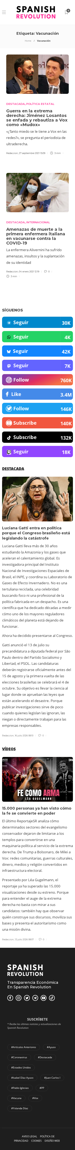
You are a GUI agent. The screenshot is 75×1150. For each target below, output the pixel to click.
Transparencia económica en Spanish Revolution (32, 984)
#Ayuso (51, 1047)
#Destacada (45, 1057)
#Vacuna (16, 1098)
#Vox (35, 1098)
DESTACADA (15, 103)
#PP (42, 1088)
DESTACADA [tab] (13, 468)
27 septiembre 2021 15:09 (32, 153)
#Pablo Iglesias (20, 1088)
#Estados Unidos (21, 1067)
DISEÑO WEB (52, 1141)
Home (28, 40)
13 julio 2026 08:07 (24, 939)
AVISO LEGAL (29, 1136)
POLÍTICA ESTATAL (40, 103)
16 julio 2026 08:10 (24, 735)
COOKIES (36, 1141)
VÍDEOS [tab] (9, 748)
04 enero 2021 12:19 (29, 271)
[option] (37, 607)
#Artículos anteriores (23, 1047)
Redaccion (12, 153)
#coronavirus (19, 1057)
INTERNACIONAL (38, 222)
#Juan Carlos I (52, 1077)
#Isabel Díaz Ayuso (22, 1077)
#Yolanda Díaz (19, 1108)
